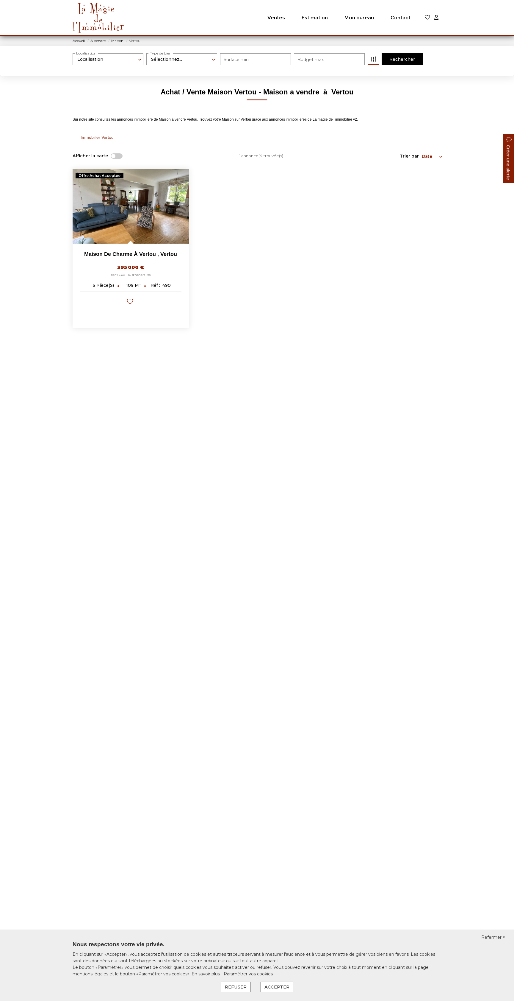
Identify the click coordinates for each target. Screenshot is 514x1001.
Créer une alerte (508, 162)
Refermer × (493, 937)
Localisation (86, 53)
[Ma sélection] (427, 18)
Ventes (276, 18)
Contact (400, 18)
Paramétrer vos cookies (248, 974)
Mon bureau (359, 18)
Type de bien (160, 53)
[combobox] (108, 59)
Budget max (310, 59)
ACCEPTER (276, 987)
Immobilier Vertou (97, 137)
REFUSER (236, 987)
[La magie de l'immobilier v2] (98, 18)
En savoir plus (206, 974)
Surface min (236, 59)
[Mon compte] (436, 18)
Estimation (315, 18)
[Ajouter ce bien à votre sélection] (130, 302)
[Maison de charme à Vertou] (131, 206)
